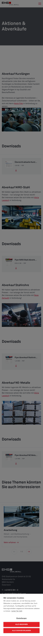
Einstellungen (21, 618)
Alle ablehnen (21, 624)
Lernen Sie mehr (16, 611)
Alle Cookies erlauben (21, 630)
